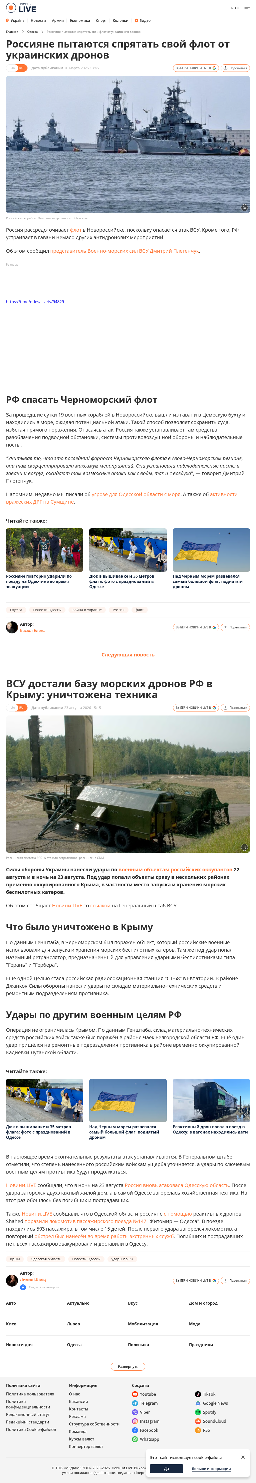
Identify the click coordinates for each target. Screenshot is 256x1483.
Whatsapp (149, 1439)
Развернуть (128, 1366)
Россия (118, 609)
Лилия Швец (33, 1279)
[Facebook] (23, 1287)
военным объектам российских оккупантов (175, 869)
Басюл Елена (33, 630)
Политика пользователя (30, 1394)
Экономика (80, 21)
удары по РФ (122, 1259)
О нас (74, 1394)
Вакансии (78, 1401)
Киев (11, 1324)
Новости (38, 21)
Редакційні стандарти (27, 1422)
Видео (145, 21)
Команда (77, 1431)
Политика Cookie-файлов (31, 1429)
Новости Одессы (47, 609)
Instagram (150, 1421)
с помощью (178, 1213)
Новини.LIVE (67, 905)
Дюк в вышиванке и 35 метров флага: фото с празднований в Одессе (121, 581)
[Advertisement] (97, 280)
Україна (17, 20)
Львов (73, 1324)
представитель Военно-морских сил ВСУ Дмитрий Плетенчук (124, 250)
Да (166, 1468)
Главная (12, 32)
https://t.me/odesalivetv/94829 (35, 301)
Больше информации (211, 1468)
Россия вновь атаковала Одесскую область (177, 1185)
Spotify (209, 1412)
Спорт (101, 21)
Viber (145, 1412)
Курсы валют (81, 1439)
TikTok (209, 1394)
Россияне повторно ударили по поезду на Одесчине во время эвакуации (39, 581)
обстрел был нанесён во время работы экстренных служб (104, 1236)
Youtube (148, 1394)
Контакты (78, 1409)
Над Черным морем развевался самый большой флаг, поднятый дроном (208, 581)
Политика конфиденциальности (28, 1404)
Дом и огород (203, 1303)
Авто (11, 1303)
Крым (15, 1259)
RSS (206, 1430)
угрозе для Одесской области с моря (136, 494)
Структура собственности (94, 1424)
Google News (215, 1403)
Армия (58, 21)
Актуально (78, 1303)
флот (76, 229)
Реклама (77, 1416)
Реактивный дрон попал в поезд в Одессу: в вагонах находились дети (210, 1129)
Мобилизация (143, 1324)
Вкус (133, 1303)
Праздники (201, 1344)
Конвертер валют (86, 1446)
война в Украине (87, 609)
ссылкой (100, 905)
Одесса (32, 32)
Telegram (149, 1403)
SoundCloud (214, 1421)
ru (233, 8)
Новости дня (19, 1344)
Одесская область (46, 1259)
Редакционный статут (28, 1414)
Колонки (120, 21)
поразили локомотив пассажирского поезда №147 (85, 1221)
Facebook (149, 1430)
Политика (138, 1344)
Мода (194, 1324)
